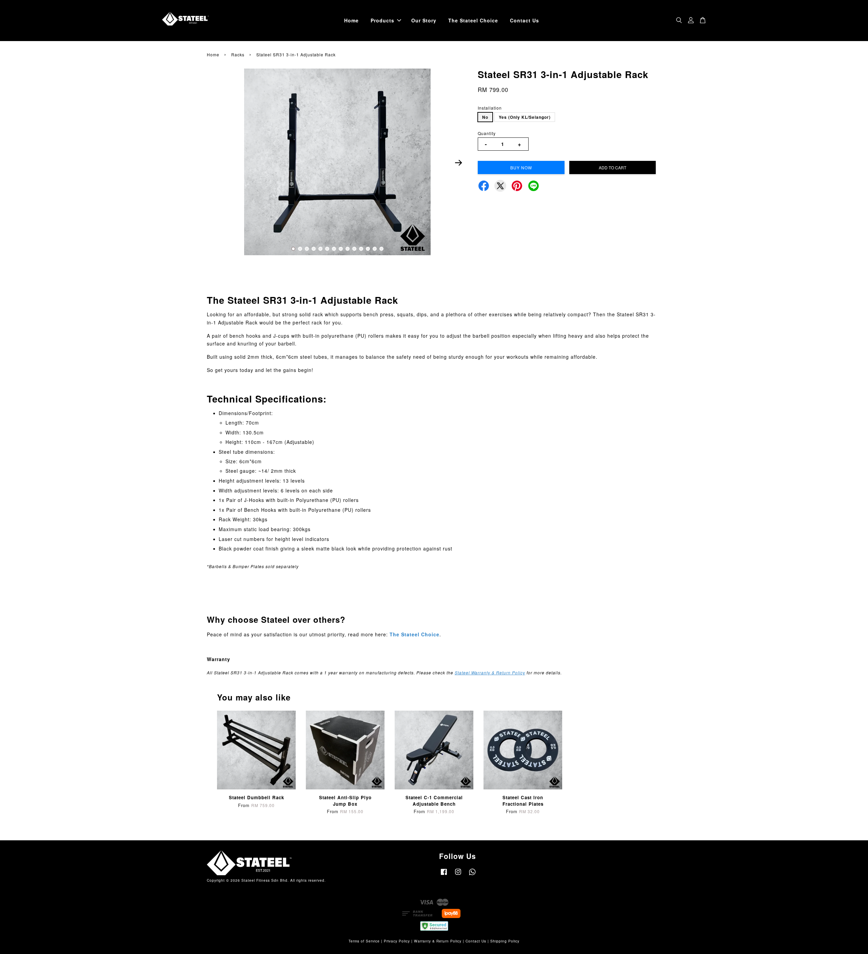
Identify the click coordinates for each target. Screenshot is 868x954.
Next (458, 162)
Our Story (423, 20)
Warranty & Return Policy (437, 940)
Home (351, 20)
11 (361, 249)
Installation (490, 108)
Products (382, 20)
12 (368, 249)
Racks (237, 54)
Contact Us (524, 20)
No (485, 117)
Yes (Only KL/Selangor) (525, 117)
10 (354, 249)
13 (375, 249)
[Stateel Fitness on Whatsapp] (472, 875)
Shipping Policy (504, 940)
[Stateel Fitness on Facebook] (444, 875)
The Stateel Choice (473, 20)
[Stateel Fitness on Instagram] (458, 875)
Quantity (487, 133)
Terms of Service (364, 940)
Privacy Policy (397, 940)
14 (381, 249)
